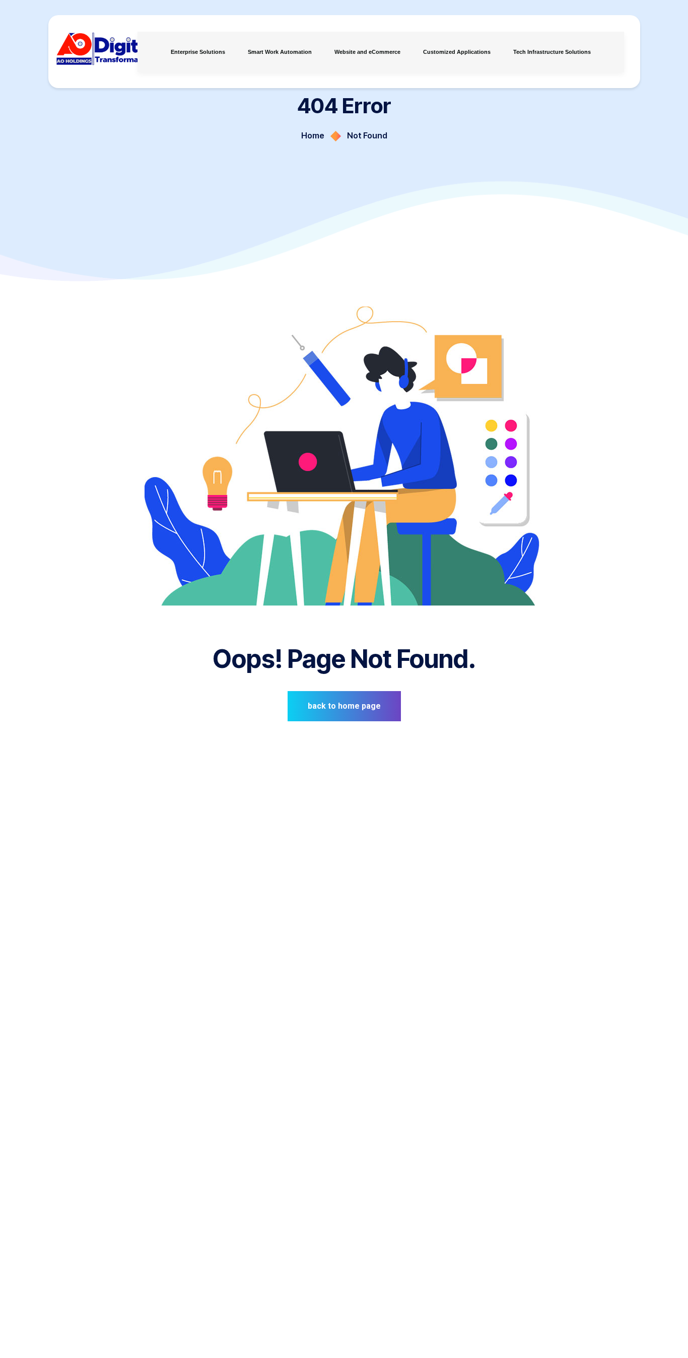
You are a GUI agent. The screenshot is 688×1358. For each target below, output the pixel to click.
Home (312, 135)
